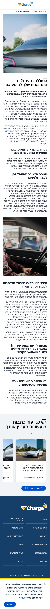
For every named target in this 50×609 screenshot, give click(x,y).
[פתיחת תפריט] (45, 4)
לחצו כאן (22, 597)
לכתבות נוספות (36, 488)
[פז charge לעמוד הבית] (25, 508)
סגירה (9, 604)
